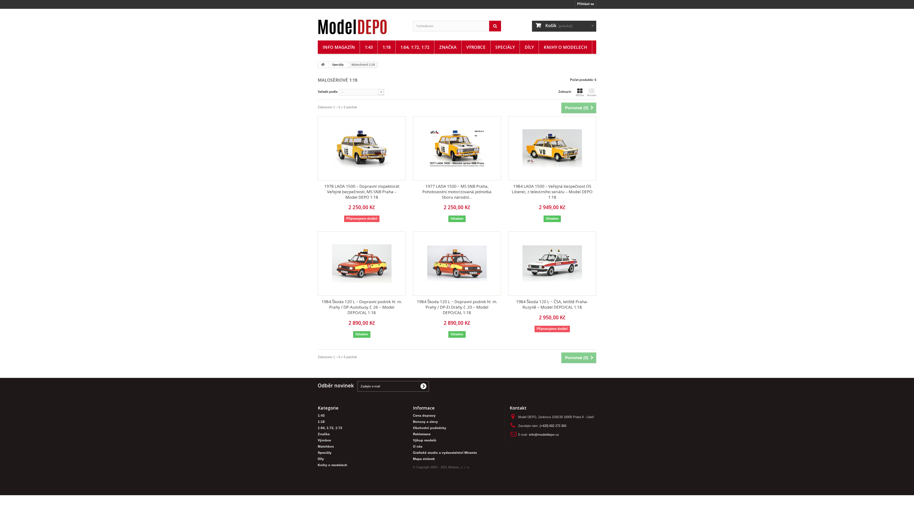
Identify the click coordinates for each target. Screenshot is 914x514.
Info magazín (339, 47)
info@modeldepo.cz (544, 434)
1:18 (386, 47)
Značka (448, 47)
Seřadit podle (328, 92)
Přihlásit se (585, 4)
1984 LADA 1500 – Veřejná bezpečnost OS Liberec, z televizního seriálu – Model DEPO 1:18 (552, 191)
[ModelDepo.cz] (362, 27)
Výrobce (476, 47)
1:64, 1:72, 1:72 (414, 47)
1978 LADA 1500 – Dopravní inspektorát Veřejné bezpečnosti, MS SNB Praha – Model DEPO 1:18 (361, 191)
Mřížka (580, 95)
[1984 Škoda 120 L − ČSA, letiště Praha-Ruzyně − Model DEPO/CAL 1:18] (552, 263)
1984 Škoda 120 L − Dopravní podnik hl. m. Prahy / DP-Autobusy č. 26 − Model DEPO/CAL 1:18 (362, 307)
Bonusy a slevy (425, 422)
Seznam (591, 95)
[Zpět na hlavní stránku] (322, 65)
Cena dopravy (424, 415)
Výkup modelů (424, 440)
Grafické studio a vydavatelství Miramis (445, 453)
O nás (417, 446)
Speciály (505, 47)
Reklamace (422, 434)
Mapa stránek (424, 459)
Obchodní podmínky (429, 428)
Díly (529, 47)
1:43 (369, 47)
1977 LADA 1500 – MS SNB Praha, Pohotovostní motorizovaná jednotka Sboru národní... (457, 191)
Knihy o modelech (565, 47)
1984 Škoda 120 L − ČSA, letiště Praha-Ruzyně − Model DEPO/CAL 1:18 (552, 304)
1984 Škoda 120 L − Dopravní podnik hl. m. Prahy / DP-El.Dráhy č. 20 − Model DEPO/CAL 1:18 (457, 307)
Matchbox (326, 446)
